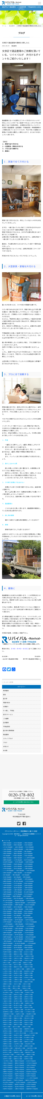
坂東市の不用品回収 (7, 1088)
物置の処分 (6, 702)
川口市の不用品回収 (19, 1071)
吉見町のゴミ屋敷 (28, 998)
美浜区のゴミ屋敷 (29, 1016)
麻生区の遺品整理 (28, 911)
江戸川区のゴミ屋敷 (18, 956)
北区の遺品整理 (6, 855)
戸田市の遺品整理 (7, 879)
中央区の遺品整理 (28, 855)
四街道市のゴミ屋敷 (31, 1013)
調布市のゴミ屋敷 (7, 1050)
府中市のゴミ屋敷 (7, 1046)
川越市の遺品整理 (28, 866)
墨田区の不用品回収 (19, 1067)
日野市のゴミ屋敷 (18, 1056)
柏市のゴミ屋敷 (28, 1005)
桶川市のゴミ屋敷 (18, 971)
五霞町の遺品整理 (19, 924)
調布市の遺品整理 (19, 939)
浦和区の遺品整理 (7, 872)
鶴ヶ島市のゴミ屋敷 (18, 1003)
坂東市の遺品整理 (29, 919)
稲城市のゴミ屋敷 (30, 1054)
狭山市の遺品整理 (18, 887)
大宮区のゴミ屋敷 (7, 981)
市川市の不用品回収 (7, 1086)
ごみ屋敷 (6, 718)
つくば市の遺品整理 (7, 924)
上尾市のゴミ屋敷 (18, 990)
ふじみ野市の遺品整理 (29, 857)
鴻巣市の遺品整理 (7, 887)
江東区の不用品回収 (31, 1065)
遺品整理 (14, 46)
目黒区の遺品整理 (7, 853)
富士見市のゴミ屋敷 (7, 992)
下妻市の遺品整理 (20, 926)
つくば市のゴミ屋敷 (33, 1033)
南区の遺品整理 (17, 877)
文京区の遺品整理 (18, 851)
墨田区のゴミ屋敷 (27, 962)
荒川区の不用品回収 (19, 1065)
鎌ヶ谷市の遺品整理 (7, 900)
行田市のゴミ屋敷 (28, 1001)
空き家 (5, 698)
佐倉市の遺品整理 (31, 902)
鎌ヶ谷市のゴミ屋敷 (30, 1009)
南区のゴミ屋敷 (6, 988)
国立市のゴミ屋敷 (7, 1052)
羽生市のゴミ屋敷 (18, 1001)
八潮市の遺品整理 (28, 868)
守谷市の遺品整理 (18, 921)
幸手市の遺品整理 (19, 862)
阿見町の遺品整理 (19, 930)
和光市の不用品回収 (32, 1082)
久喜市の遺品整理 (7, 885)
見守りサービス (8, 714)
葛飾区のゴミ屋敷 (18, 951)
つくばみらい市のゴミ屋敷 (20, 1033)
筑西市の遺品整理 (18, 932)
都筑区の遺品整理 (19, 909)
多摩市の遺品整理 (18, 945)
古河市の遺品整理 (7, 921)
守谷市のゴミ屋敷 (7, 1033)
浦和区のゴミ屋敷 (28, 981)
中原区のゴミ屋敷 (28, 1024)
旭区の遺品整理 (27, 915)
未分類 (5, 750)
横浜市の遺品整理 (28, 917)
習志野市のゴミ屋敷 (7, 1011)
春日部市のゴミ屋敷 (29, 971)
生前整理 (6, 722)
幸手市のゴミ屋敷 (7, 973)
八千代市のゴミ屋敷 (30, 1011)
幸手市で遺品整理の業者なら (32, 659)
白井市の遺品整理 (30, 900)
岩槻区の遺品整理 (18, 872)
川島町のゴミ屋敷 (7, 1001)
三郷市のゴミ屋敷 (28, 975)
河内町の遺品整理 (29, 928)
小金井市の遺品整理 (29, 932)
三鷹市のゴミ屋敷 (28, 1050)
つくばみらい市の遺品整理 (30, 921)
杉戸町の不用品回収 (7, 1084)
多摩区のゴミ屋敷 (7, 1024)
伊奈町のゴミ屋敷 (18, 994)
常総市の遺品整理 (29, 924)
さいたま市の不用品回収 (32, 1078)
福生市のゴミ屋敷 (7, 1058)
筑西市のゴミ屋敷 (7, 1043)
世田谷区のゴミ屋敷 (29, 958)
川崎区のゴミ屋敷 (26, 1026)
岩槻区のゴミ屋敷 (7, 983)
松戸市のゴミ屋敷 (7, 1005)
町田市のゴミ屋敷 (28, 1056)
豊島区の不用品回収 (7, 1069)
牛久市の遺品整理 (30, 926)
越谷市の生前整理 (29, 949)
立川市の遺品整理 (29, 934)
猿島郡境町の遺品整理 (8, 926)
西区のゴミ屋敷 (6, 986)
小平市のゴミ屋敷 (20, 1054)
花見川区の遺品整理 (30, 904)
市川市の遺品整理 (28, 894)
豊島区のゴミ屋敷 (18, 966)
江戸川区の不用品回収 (31, 1063)
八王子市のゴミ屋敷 (7, 1060)
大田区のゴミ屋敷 (7, 960)
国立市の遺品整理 (18, 941)
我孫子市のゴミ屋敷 (7, 1009)
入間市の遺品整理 (28, 887)
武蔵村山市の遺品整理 (30, 936)
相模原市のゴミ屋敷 (29, 1028)
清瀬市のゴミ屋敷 (28, 1046)
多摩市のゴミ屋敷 (7, 1056)
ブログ (5, 742)
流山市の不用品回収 (19, 1086)
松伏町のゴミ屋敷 (7, 977)
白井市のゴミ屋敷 (19, 1011)
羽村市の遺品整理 (7, 949)
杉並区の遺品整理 (28, 844)
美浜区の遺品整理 (7, 906)
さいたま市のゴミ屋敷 (29, 979)
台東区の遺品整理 (19, 847)
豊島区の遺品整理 (7, 857)
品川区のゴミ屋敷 (7, 964)
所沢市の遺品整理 (7, 868)
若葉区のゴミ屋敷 (18, 1018)
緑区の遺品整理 (25, 874)
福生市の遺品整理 (18, 947)
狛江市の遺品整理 (29, 939)
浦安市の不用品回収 (31, 1086)
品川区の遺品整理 (28, 853)
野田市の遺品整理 (7, 894)
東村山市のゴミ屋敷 (30, 1043)
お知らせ (6, 746)
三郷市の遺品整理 (7, 866)
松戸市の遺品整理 (18, 894)
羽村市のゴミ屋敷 (28, 1058)
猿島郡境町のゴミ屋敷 (29, 1035)
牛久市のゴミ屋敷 (18, 1037)
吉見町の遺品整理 (7, 889)
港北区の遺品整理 (7, 911)
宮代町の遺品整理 (18, 868)
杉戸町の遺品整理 (18, 883)
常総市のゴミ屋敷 (18, 1035)
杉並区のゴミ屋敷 (7, 956)
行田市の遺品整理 (7, 892)
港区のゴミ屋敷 (6, 962)
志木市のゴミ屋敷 (19, 992)
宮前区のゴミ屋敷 (28, 1022)
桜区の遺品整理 (6, 874)
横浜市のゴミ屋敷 (18, 1028)
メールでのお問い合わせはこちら (22, 802)
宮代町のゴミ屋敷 (7, 979)
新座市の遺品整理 (7, 864)
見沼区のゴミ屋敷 (26, 986)
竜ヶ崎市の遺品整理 (7, 928)
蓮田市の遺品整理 (7, 881)
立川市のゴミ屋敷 (18, 1046)
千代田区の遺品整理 (17, 855)
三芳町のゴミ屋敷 (7, 990)
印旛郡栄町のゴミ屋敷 (8, 1013)
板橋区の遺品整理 (18, 857)
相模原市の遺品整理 (7, 919)
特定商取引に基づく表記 (29, 831)
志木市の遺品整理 (29, 881)
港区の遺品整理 (28, 851)
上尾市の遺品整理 (28, 879)
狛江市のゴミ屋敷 (18, 1050)
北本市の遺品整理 (18, 885)
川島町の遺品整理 (18, 889)
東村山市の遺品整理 (7, 934)
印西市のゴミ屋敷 (7, 1016)
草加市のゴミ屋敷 (7, 975)
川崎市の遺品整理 (18, 917)
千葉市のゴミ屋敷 (19, 1009)
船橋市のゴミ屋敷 (7, 1007)
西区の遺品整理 (16, 874)
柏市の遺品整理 (6, 896)
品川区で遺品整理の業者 (10, 659)
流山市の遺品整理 (27, 896)
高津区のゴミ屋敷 (18, 1024)
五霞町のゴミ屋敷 (7, 1035)
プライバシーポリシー (12, 831)
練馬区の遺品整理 (7, 844)
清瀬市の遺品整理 (7, 936)
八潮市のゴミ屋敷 (18, 979)
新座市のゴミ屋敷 (28, 973)
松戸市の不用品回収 (31, 1084)
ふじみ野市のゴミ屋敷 (19, 969)
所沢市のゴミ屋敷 (28, 977)
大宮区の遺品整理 (20, 870)
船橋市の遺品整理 (17, 896)
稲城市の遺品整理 (7, 945)
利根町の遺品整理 (19, 928)
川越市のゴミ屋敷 (18, 977)
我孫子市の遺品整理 (18, 898)
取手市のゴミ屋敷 (7, 1031)
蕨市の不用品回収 (7, 1080)
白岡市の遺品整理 (29, 862)
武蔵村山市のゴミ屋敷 (20, 1048)
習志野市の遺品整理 (19, 900)
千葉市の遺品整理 (29, 898)
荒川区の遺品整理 (29, 847)
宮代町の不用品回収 (7, 1078)
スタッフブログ (8, 738)
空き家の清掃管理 (8, 730)
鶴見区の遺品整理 (18, 911)
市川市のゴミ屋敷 (18, 1005)
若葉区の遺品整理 (28, 906)
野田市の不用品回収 (19, 1084)
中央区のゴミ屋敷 (7, 966)
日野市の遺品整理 (28, 945)
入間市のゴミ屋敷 (18, 998)
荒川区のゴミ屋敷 (7, 958)
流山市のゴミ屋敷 (18, 1007)
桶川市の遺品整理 (28, 859)
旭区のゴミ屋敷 (16, 1026)
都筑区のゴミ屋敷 (7, 1020)
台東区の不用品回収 (7, 1065)
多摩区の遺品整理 (18, 913)
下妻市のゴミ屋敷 (7, 1037)
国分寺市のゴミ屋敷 (32, 1048)
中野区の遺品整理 (28, 842)
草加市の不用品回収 (31, 1073)
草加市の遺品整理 (18, 864)
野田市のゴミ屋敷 (29, 1003)
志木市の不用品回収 (20, 1082)
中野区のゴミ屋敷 (7, 954)
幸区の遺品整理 (17, 915)
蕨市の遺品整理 (27, 877)
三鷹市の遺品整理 (7, 941)
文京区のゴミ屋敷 (28, 960)
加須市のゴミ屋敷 (18, 996)
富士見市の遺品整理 (18, 881)
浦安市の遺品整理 (7, 898)
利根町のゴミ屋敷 (7, 1039)
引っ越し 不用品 (8, 710)
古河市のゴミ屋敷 (28, 1031)
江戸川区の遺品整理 (7, 847)
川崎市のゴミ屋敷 (7, 1028)
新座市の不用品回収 (19, 1073)
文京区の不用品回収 (7, 1067)
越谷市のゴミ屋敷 (7, 969)
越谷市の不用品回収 (31, 1069)
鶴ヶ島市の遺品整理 (29, 892)
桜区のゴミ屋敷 (27, 983)
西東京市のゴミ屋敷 (30, 1052)
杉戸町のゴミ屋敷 (7, 994)
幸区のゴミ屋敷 (6, 1026)
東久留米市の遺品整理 (20, 943)
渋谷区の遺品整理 (7, 851)
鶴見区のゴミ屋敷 (7, 1022)
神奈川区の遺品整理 (7, 909)
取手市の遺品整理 (19, 919)
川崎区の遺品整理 (7, 917)
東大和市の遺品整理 (18, 936)
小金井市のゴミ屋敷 (18, 1043)
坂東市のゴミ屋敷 (18, 1031)
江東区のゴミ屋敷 (18, 958)
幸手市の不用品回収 (7, 1073)
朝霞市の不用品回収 (7, 1071)
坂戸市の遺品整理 (18, 892)
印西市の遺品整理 (19, 904)
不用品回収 (6, 726)
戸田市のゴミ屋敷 (26, 988)
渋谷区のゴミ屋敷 (18, 960)
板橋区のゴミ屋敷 (28, 966)
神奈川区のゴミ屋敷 (29, 1018)
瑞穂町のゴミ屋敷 (18, 1058)
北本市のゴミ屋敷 (7, 996)
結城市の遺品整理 (29, 930)
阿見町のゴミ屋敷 (7, 1041)
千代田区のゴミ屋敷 (28, 964)
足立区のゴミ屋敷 (28, 951)
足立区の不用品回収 (31, 1060)
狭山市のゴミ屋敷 (7, 998)
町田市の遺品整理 (7, 947)
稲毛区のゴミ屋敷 (7, 1018)
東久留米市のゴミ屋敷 (8, 1054)
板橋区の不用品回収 (19, 1069)
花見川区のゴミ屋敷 (18, 1016)
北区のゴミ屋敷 (17, 964)
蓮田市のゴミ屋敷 (28, 990)
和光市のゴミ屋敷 (29, 992)
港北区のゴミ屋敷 (28, 1020)
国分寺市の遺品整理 (7, 939)
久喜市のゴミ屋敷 (28, 994)
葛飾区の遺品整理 (7, 842)
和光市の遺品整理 (7, 883)
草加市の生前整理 (7, 951)
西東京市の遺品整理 (7, 943)
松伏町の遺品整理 (18, 866)
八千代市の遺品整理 (7, 902)
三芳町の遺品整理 (18, 879)
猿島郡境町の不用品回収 (32, 1088)
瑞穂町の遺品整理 (28, 947)
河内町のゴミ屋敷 (18, 1039)
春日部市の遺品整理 (7, 862)
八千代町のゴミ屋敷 (29, 1039)
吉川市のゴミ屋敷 (18, 975)
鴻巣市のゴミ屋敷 (28, 996)
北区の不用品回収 (30, 1067)
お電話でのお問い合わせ (11, 1096)
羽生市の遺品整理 (28, 889)
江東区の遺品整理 (7, 849)
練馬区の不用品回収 (19, 1063)
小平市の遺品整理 (31, 943)
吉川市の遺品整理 (28, 864)
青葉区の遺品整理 (29, 909)
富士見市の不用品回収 (8, 1082)
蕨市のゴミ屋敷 (16, 988)
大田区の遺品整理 (29, 849)
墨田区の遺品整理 (18, 853)
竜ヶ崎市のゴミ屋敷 (29, 1037)
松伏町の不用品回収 (31, 1075)
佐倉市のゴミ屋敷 (20, 1013)
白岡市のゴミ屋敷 (18, 973)
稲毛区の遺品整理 (18, 906)
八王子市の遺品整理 (18, 949)
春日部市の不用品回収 (31, 1071)
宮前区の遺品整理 (7, 913)
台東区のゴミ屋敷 (29, 956)
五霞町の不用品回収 (19, 1088)
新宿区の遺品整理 (18, 844)
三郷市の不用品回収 (19, 1075)
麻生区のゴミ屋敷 (18, 1022)
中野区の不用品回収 (7, 1063)
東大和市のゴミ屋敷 (7, 1048)
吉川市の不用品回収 (7, 1075)
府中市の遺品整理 (19, 934)
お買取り (6, 706)
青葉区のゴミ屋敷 (18, 1020)
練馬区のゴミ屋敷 (18, 954)
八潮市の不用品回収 (19, 1078)
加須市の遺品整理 (28, 885)
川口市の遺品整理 (18, 859)
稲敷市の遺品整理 (7, 932)
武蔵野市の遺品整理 (29, 941)
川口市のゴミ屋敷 (7, 971)
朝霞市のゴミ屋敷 (30, 969)
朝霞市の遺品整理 (7, 859)
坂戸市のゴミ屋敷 (7, 1003)
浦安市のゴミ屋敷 (28, 1007)
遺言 (4, 694)
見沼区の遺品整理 (7, 877)
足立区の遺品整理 (18, 842)
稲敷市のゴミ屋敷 (28, 1041)
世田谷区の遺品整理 (18, 849)
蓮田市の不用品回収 (30, 1080)
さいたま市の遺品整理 (8, 870)
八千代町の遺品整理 (7, 930)
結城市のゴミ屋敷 (18, 1041)
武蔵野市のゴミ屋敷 (18, 1052)
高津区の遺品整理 (28, 913)
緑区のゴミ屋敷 (16, 986)
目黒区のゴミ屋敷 (17, 962)
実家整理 (6, 690)
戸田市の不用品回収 (18, 1080)
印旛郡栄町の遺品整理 (20, 902)
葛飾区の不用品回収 (19, 1060)
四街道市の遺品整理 (7, 904)
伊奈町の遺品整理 (28, 883)
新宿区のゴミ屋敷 (28, 954)
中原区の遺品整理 (7, 915)
